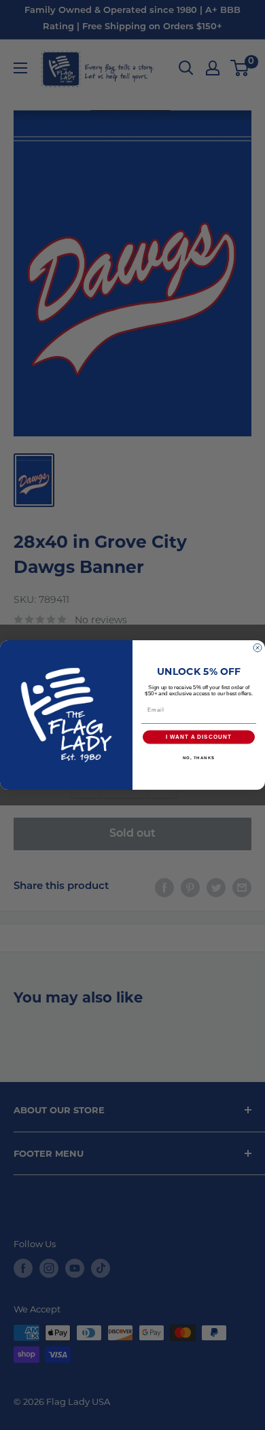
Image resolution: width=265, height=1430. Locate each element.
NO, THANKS (199, 757)
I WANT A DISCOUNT (199, 737)
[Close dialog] (257, 648)
